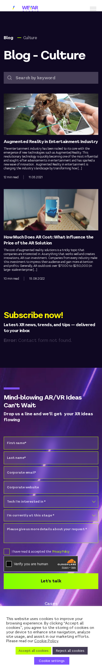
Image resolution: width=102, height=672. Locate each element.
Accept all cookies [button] (33, 651)
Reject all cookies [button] (70, 651)
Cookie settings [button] (51, 661)
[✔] (5, 551)
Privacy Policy (60, 552)
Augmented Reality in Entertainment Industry (51, 141)
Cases (51, 603)
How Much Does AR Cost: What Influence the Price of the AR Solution (49, 240)
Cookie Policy (46, 641)
